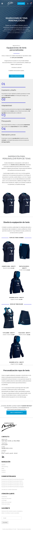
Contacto (4, 472)
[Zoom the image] (8, 192)
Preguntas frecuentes (6, 498)
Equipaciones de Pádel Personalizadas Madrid (12, 481)
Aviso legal (4, 500)
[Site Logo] (11, 3)
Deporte (3, 464)
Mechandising (5, 466)
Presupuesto (21, 3)
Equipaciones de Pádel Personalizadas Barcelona (13, 479)
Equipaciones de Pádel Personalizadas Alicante (12, 484)
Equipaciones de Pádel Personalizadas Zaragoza (13, 486)
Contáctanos (4, 496)
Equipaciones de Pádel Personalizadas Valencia (12, 483)
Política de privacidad (6, 502)
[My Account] (27, 3)
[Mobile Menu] (3, 3)
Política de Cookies (6, 504)
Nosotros (4, 470)
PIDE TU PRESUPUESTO (16, 76)
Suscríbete (5, 522)
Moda (3, 468)
